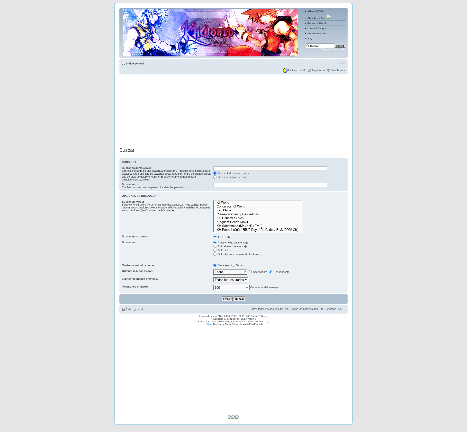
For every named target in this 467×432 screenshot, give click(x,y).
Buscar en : (129, 242)
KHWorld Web (315, 11)
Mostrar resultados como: (138, 265)
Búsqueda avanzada (333, 49)
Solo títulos (224, 250)
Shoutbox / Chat (316, 18)
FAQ (309, 38)
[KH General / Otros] (258, 218)
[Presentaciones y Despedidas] (258, 214)
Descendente (281, 271)
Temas (239, 265)
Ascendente (259, 271)
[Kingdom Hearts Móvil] (258, 222)
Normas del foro (316, 33)
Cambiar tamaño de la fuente (341, 62)
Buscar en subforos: (135, 236)
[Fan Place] (258, 210)
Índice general (135, 63)
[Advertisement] (233, 109)
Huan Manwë (248, 318)
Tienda (302, 70)
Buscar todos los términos (233, 173)
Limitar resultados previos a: (140, 278)
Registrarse (318, 70)
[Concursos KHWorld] (258, 206)
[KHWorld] (258, 203)
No (228, 236)
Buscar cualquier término (232, 177)
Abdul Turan (232, 324)
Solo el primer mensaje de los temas (238, 254)
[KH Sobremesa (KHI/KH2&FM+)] (258, 226)
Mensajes (223, 265)
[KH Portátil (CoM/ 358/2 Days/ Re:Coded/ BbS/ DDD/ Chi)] (258, 230)
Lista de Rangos (317, 28)
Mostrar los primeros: (135, 286)
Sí (218, 236)
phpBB (217, 316)
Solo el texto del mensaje (232, 246)
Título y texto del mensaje (232, 242)
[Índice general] (211, 54)
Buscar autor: (130, 184)
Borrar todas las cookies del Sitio (269, 308)
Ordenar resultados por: (137, 271)
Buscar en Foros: (133, 201)
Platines (292, 70)
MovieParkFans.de (252, 324)
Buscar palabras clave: (136, 167)
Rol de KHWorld (316, 23)
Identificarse (338, 70)
